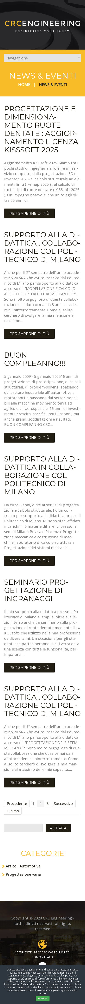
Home (24, 84)
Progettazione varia (23, 874)
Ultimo (13, 810)
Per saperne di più (29, 213)
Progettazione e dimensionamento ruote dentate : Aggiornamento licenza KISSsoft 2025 (41, 129)
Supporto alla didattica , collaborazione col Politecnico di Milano (42, 247)
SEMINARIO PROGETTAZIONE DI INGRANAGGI (36, 590)
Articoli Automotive (23, 866)
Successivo (63, 803)
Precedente (17, 803)
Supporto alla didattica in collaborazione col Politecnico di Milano (42, 475)
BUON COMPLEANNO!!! (35, 359)
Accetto (42, 998)
